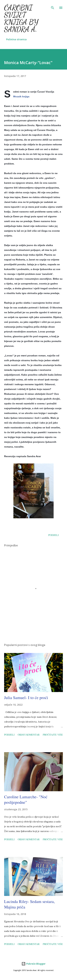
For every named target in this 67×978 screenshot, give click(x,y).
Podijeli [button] (53, 535)
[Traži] (53, 6)
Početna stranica (16, 39)
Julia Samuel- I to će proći (26, 697)
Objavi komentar (29, 734)
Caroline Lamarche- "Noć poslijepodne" (25, 799)
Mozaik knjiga (21, 96)
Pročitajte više (53, 734)
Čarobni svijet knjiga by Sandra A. (21, 18)
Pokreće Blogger (36, 963)
